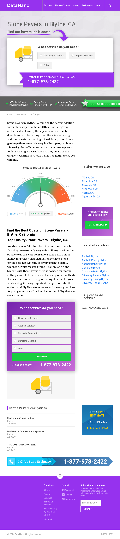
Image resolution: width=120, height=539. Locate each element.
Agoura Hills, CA (91, 196)
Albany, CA (88, 177)
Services (48, 498)
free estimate (97, 414)
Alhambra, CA (89, 181)
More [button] (98, 5)
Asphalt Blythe (90, 256)
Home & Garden (62, 5)
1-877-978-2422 (43, 82)
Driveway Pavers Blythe (95, 275)
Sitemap (48, 519)
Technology (87, 5)
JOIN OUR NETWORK (97, 225)
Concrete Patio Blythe (94, 271)
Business (48, 5)
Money (76, 5)
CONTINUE (41, 356)
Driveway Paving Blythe (95, 279)
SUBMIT (88, 509)
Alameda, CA (89, 185)
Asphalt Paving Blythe (94, 260)
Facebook (69, 490)
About (47, 490)
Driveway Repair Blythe (95, 282)
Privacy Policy (50, 508)
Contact (48, 494)
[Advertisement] (97, 139)
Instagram (69, 499)
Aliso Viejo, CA (90, 188)
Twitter (68, 494)
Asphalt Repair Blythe (94, 263)
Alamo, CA (88, 192)
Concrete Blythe (91, 267)
